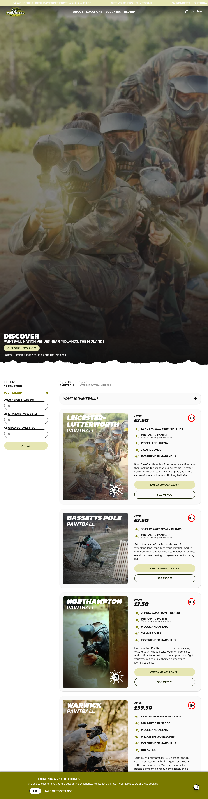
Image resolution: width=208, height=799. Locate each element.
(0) (201, 11)
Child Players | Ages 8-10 (19, 427)
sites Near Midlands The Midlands (46, 355)
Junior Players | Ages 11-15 (21, 413)
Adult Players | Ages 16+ (19, 399)
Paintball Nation (13, 355)
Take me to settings (58, 791)
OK (35, 791)
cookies (153, 783)
